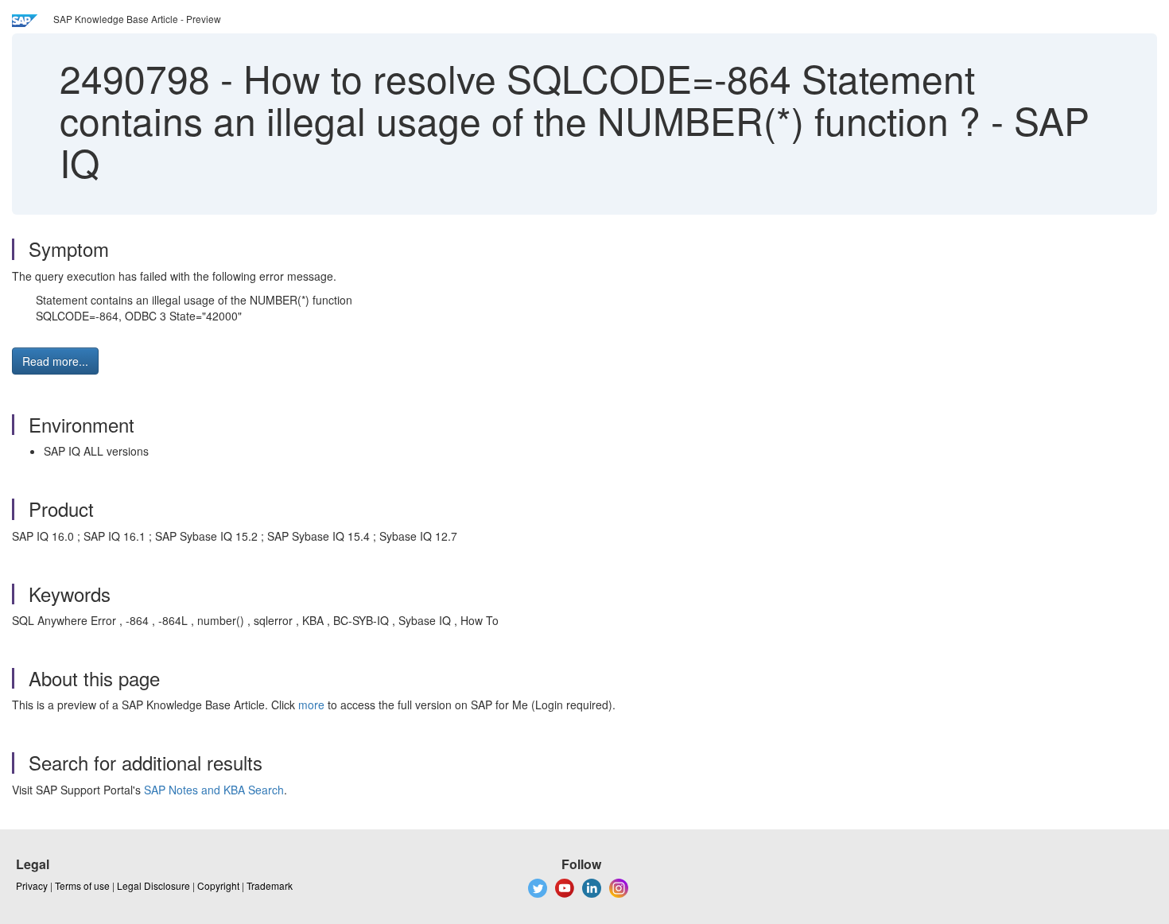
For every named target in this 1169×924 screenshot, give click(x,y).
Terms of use (82, 885)
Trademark (270, 885)
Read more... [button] (55, 361)
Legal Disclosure (153, 885)
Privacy (32, 885)
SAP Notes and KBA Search (214, 790)
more (311, 704)
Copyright (218, 885)
